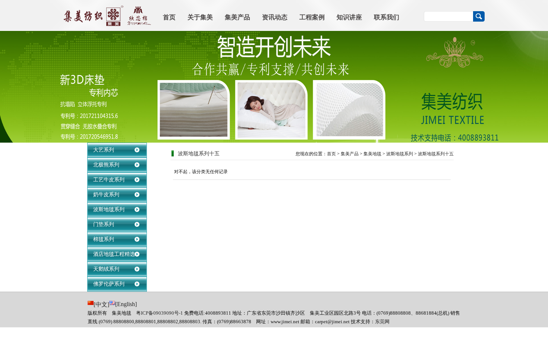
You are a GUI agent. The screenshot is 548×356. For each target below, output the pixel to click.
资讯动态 (274, 17)
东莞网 (382, 321)
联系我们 (386, 17)
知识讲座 (349, 17)
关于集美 (200, 17)
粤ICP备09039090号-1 (159, 313)
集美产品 (237, 17)
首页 (169, 17)
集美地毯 (372, 153)
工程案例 (312, 17)
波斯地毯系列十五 (436, 153)
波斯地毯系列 (399, 153)
